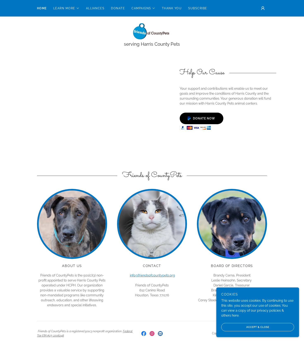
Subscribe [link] (197, 8)
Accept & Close (257, 327)
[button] (66, 8)
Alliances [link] (95, 8)
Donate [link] (118, 8)
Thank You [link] (172, 8)
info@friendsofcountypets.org (152, 275)
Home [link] (42, 8)
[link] (152, 31)
